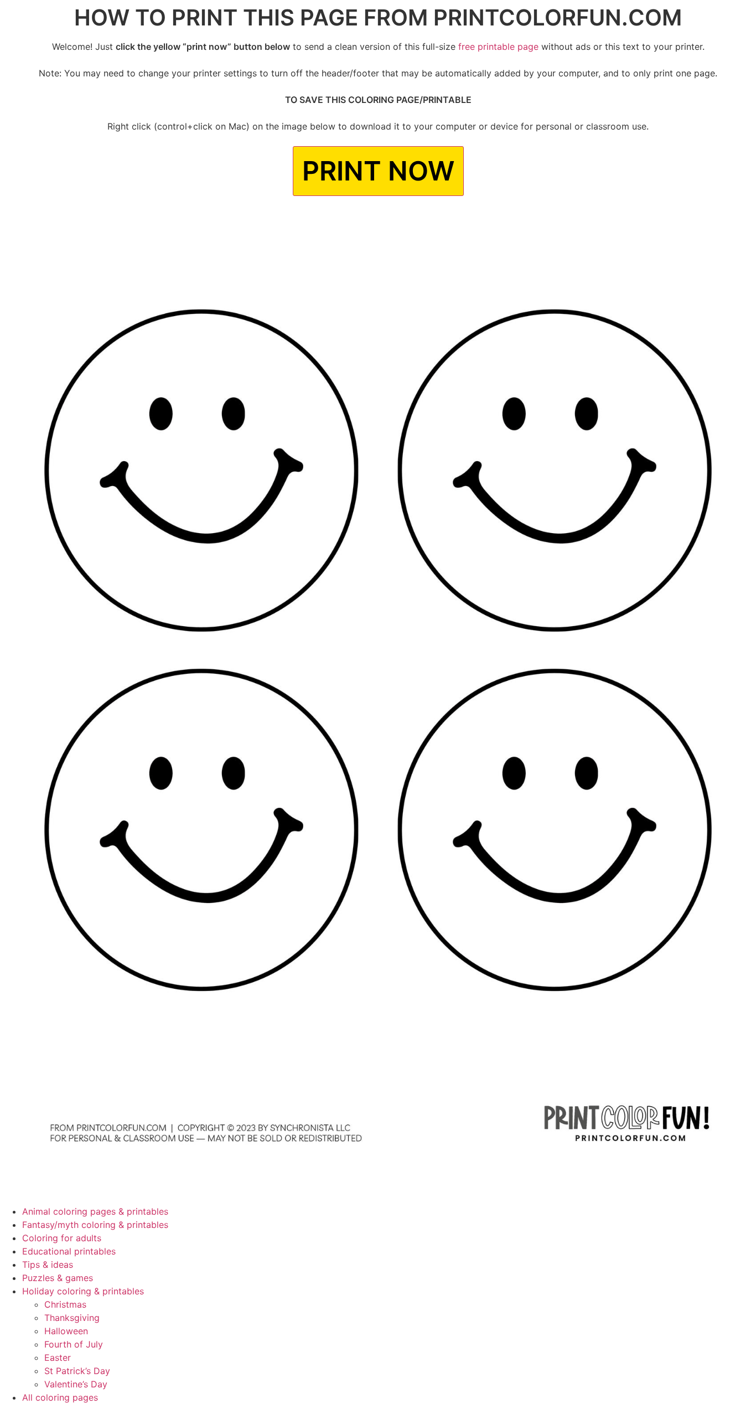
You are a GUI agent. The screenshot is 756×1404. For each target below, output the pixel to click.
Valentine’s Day (75, 1384)
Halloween (66, 1330)
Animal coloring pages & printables (95, 1211)
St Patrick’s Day (77, 1370)
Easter (57, 1357)
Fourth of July (73, 1344)
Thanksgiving (72, 1317)
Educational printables (69, 1251)
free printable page (498, 46)
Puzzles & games (57, 1277)
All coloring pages (60, 1397)
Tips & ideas (47, 1264)
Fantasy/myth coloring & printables (95, 1224)
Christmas (65, 1304)
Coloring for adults (61, 1237)
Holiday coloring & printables (83, 1291)
